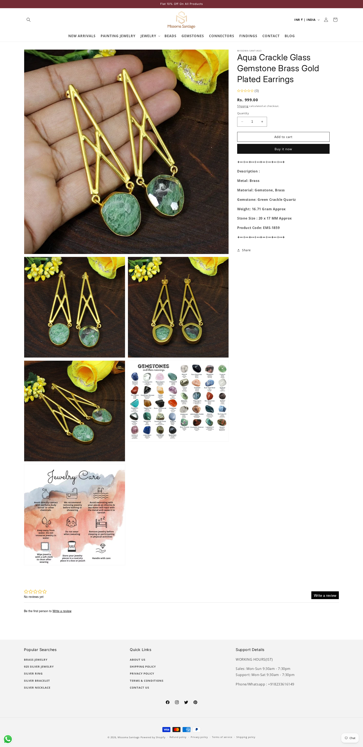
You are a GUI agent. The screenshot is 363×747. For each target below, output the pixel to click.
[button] (28, 19)
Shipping (243, 106)
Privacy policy (199, 737)
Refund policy (178, 737)
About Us (137, 660)
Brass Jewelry (35, 660)
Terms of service (222, 737)
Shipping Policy (143, 666)
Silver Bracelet (37, 681)
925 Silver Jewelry (39, 666)
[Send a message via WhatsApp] (8, 739)
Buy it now (283, 149)
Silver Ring (33, 673)
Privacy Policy (142, 673)
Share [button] (246, 250)
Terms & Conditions (146, 681)
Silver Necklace (37, 687)
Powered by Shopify (153, 737)
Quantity (243, 113)
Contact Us (139, 687)
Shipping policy (245, 737)
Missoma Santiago (129, 737)
